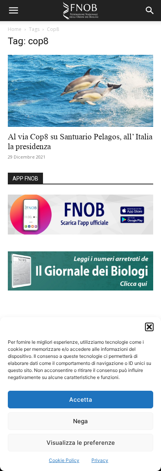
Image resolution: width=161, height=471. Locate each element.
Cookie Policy (64, 460)
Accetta (80, 399)
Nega (80, 421)
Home (14, 29)
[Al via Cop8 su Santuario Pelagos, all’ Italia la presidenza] (80, 91)
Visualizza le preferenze (81, 442)
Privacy (99, 460)
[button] (149, 327)
